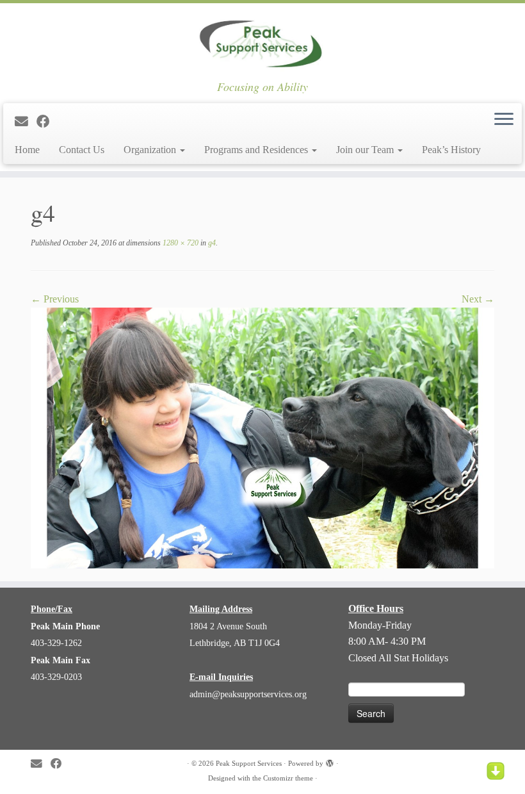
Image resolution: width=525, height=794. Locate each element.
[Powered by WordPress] (329, 761)
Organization (151, 149)
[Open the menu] (503, 119)
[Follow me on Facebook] (47, 121)
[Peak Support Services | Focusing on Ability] (262, 42)
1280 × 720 (179, 242)
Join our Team (366, 149)
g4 (211, 242)
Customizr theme (288, 778)
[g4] (262, 436)
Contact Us (81, 149)
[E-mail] (25, 121)
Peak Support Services (249, 763)
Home (27, 149)
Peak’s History (451, 149)
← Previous (55, 299)
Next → (478, 299)
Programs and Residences (257, 149)
